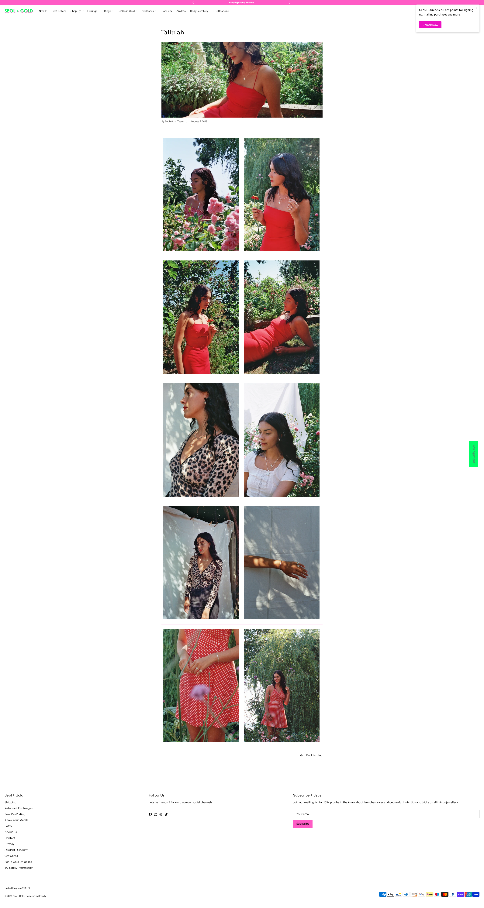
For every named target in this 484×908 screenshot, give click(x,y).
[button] (76, 11)
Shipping (10, 802)
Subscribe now (473, 454)
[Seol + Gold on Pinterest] (161, 814)
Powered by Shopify (36, 896)
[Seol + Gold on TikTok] (166, 814)
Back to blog (314, 755)
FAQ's (8, 826)
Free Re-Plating (15, 814)
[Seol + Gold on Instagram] (155, 814)
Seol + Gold (18, 896)
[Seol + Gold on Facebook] (150, 814)
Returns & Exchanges (19, 808)
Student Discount (16, 850)
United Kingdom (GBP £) (17, 888)
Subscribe (302, 823)
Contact (10, 838)
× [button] (477, 7)
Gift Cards (11, 856)
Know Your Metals (16, 820)
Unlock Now (430, 25)
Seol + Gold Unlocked (18, 862)
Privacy (9, 844)
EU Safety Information (19, 867)
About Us (11, 832)
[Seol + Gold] (19, 11)
